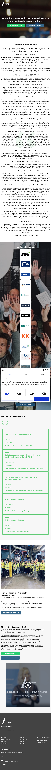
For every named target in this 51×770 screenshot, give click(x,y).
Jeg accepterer (11, 761)
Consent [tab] (9, 374)
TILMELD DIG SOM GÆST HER (11, 613)
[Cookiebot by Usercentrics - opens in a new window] (43, 370)
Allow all (42, 398)
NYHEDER (3, 741)
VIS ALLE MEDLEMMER (25, 404)
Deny (9, 398)
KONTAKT (22, 743)
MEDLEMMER (4, 737)
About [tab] (42, 374)
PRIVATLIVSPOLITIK (42, 740)
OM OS (22, 737)
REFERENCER (4, 743)
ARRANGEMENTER (5, 739)
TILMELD (3, 764)
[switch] (19, 394)
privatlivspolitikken (14, 761)
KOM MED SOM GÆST (16, 25)
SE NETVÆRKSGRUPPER (35, 25)
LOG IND (22, 741)
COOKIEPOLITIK (41, 742)
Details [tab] (25, 374)
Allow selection (25, 398)
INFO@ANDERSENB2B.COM (7, 730)
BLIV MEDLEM (23, 739)
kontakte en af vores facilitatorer (18, 609)
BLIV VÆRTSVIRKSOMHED (43, 737)
